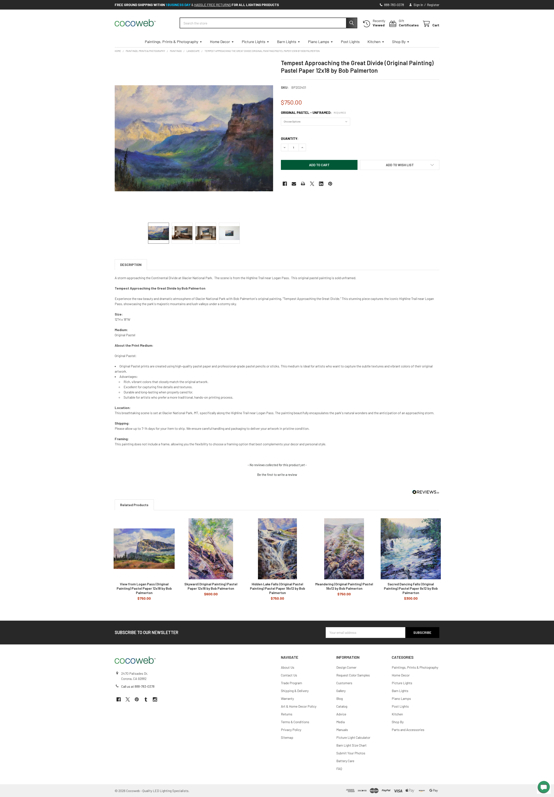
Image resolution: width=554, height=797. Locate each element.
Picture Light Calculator (353, 737)
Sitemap (287, 737)
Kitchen (373, 41)
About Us (287, 667)
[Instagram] (155, 699)
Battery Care (345, 761)
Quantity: (289, 138)
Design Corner (346, 667)
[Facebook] (285, 184)
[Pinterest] (330, 184)
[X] (312, 184)
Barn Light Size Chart (351, 745)
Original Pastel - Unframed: (313, 112)
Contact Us (289, 675)
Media (340, 722)
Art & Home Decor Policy (298, 706)
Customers (344, 683)
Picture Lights (253, 41)
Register (433, 5)
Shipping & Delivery (295, 691)
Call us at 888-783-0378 (138, 686)
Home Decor (220, 41)
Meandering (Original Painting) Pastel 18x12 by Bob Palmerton (344, 586)
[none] (194, 138)
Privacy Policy (291, 730)
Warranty (287, 698)
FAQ (339, 768)
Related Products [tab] (134, 505)
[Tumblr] (146, 699)
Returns (286, 714)
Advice (341, 714)
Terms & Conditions (295, 722)
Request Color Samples (353, 675)
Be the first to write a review (277, 475)
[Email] (294, 184)
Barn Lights (286, 41)
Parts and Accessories (408, 730)
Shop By (399, 41)
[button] (399, 165)
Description (131, 264)
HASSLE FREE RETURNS (212, 5)
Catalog (341, 706)
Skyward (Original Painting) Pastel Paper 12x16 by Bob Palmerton (210, 586)
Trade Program (291, 683)
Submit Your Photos (350, 753)
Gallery (341, 691)
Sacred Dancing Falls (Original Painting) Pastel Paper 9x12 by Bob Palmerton (411, 588)
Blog (339, 698)
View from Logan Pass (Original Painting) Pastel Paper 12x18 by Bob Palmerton (144, 588)
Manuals (342, 730)
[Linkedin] (321, 184)
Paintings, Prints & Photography (171, 41)
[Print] (303, 184)
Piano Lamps (318, 41)
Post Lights (350, 41)
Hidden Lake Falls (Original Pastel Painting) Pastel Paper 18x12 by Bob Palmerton (277, 588)
